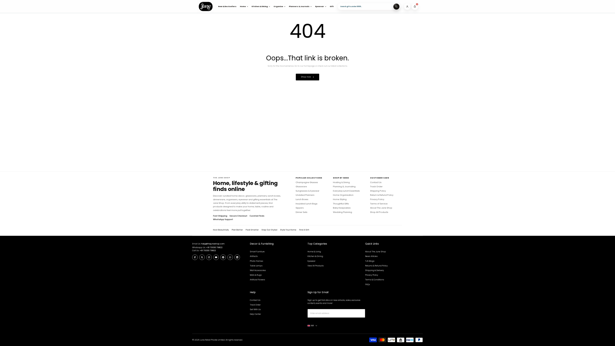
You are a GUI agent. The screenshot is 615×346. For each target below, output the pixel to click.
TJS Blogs (369, 261)
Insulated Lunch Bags (306, 203)
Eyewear (311, 261)
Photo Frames (256, 261)
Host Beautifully (221, 230)
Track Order (376, 186)
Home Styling (340, 199)
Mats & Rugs (256, 275)
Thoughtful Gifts (341, 203)
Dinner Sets (301, 212)
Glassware (301, 186)
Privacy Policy (377, 199)
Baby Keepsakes (342, 207)
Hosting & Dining (341, 182)
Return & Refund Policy (381, 195)
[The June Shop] (205, 6)
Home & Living (314, 251)
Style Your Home (288, 230)
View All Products (316, 265)
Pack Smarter (252, 230)
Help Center (255, 314)
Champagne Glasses (307, 182)
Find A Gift (304, 230)
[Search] (396, 7)
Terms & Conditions (374, 279)
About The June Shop (381, 207)
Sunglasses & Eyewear (307, 190)
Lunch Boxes (302, 199)
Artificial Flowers (257, 279)
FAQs (367, 284)
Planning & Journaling (344, 186)
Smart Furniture (257, 251)
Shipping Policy (378, 190)
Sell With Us (255, 309)
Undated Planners (305, 195)
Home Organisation (343, 195)
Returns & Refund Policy (376, 265)
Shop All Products (379, 212)
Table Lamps (256, 265)
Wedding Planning (342, 212)
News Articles (371, 256)
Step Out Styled (269, 230)
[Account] (407, 6)
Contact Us (375, 182)
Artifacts (254, 256)
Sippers (300, 207)
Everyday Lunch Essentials (346, 190)
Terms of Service (379, 203)
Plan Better (237, 230)
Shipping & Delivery (374, 270)
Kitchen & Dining (315, 256)
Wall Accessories (258, 270)
